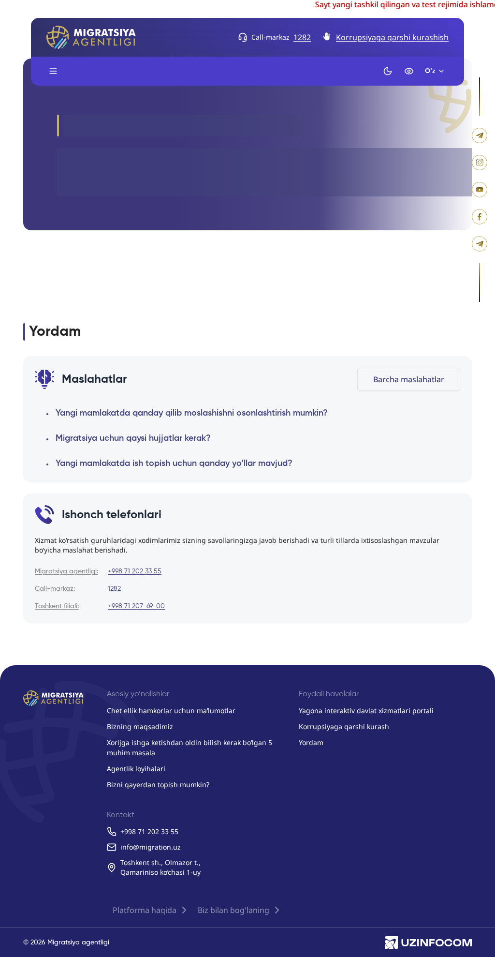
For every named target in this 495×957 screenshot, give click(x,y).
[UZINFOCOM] (428, 942)
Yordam (311, 742)
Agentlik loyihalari (136, 768)
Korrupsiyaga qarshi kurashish (392, 37)
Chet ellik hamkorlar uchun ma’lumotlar (171, 710)
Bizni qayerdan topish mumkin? (158, 784)
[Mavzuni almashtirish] (387, 71)
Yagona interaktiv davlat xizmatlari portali (366, 710)
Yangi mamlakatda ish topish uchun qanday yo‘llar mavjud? (174, 463)
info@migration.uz (150, 847)
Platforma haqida (144, 910)
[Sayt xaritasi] (53, 71)
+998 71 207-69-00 (136, 606)
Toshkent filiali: (57, 606)
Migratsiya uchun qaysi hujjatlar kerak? (133, 438)
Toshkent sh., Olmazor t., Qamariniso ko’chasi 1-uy (160, 867)
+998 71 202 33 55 (134, 571)
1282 (302, 37)
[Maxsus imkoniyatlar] (409, 71)
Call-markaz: (55, 588)
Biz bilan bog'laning (233, 910)
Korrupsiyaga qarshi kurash (344, 726)
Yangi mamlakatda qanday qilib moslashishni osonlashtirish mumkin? (192, 413)
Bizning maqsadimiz (140, 726)
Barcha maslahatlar (408, 379)
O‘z (430, 71)
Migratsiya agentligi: (66, 571)
